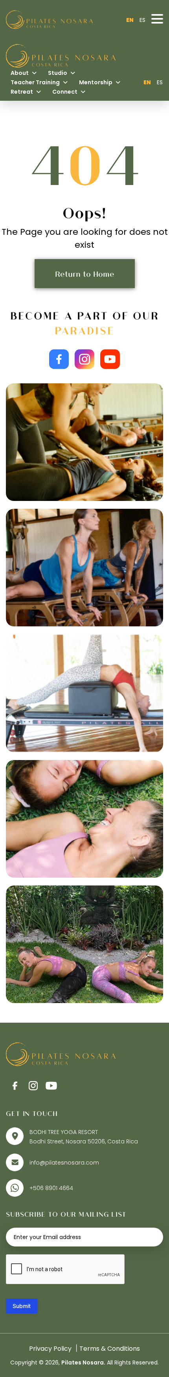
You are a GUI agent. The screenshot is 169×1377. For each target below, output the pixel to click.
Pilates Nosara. (83, 1362)
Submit (22, 1306)
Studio (58, 73)
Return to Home (84, 273)
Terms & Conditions (109, 1348)
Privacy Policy (50, 1348)
